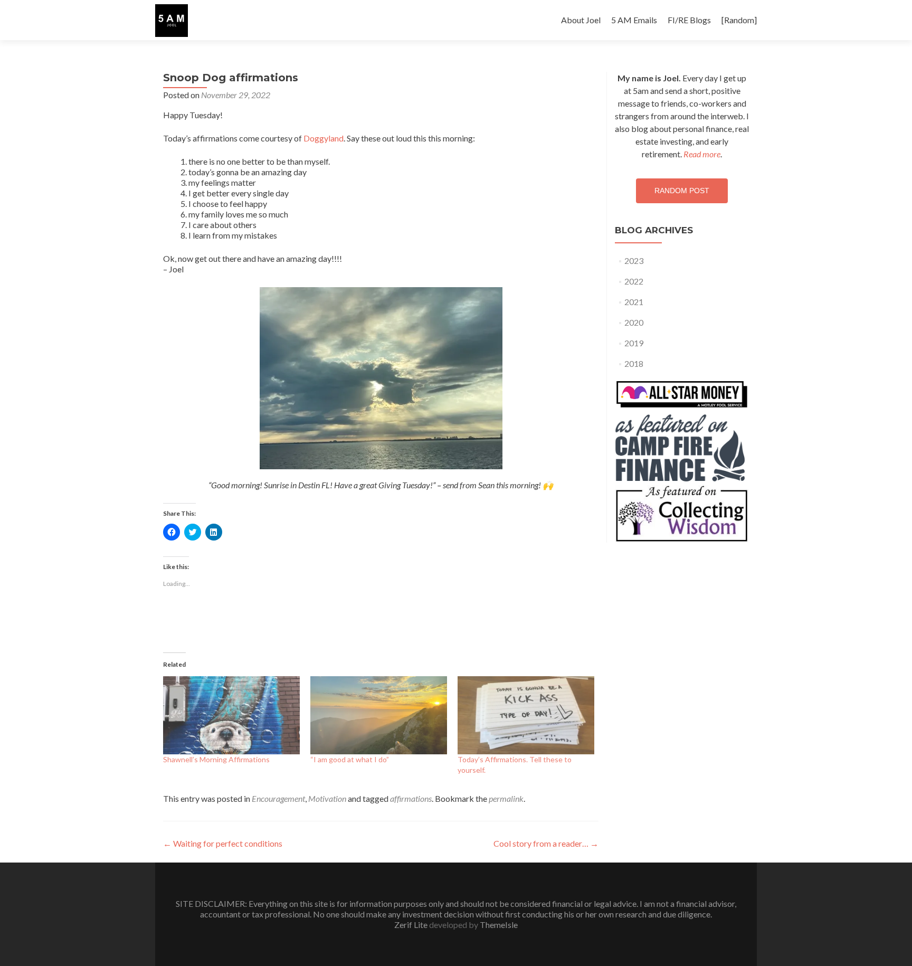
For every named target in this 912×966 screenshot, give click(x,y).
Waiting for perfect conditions (222, 843)
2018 (633, 363)
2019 (633, 343)
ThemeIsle (499, 925)
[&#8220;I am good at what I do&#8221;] (378, 715)
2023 (633, 260)
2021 (633, 302)
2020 (633, 322)
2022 (633, 281)
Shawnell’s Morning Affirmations (216, 759)
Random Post (681, 190)
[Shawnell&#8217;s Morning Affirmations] (231, 715)
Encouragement (278, 798)
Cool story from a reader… (545, 843)
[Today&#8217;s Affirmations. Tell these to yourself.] (526, 715)
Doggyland (323, 138)
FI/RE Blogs (689, 20)
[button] (171, 20)
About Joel (581, 20)
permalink (506, 798)
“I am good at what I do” (349, 759)
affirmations (411, 798)
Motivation (327, 798)
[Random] (739, 20)
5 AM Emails (634, 20)
